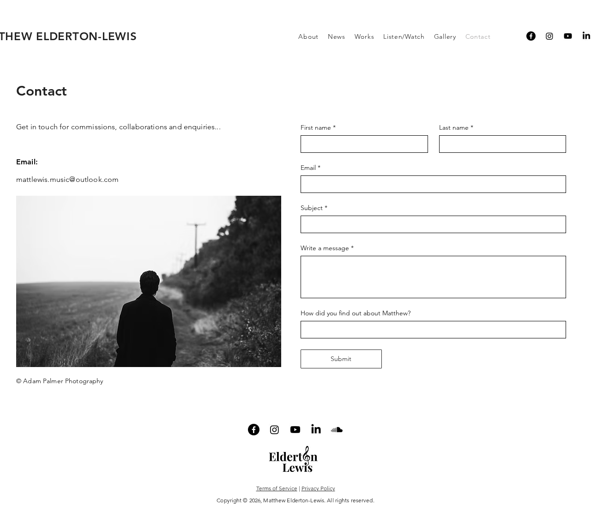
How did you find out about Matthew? (355, 313)
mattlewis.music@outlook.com (67, 179)
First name (318, 128)
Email (310, 168)
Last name (456, 128)
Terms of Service (276, 488)
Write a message (327, 248)
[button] (308, 36)
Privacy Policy (318, 488)
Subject (314, 208)
